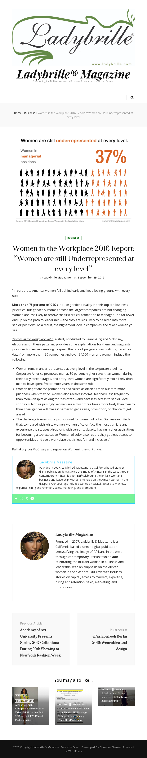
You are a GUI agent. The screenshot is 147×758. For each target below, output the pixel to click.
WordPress (75, 751)
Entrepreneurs (24, 701)
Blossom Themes (111, 747)
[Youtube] (32, 499)
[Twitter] (27, 499)
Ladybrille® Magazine (73, 73)
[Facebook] (16, 499)
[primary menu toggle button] (14, 97)
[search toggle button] (132, 97)
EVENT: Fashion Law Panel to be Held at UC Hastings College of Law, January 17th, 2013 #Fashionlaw (73, 714)
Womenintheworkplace (84, 449)
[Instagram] (21, 499)
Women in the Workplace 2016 (32, 339)
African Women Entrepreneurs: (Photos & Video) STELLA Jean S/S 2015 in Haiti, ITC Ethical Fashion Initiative (29, 712)
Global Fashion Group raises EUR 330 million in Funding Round (114, 697)
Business (73, 237)
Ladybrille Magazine (57, 277)
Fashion (118, 689)
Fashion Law (78, 704)
